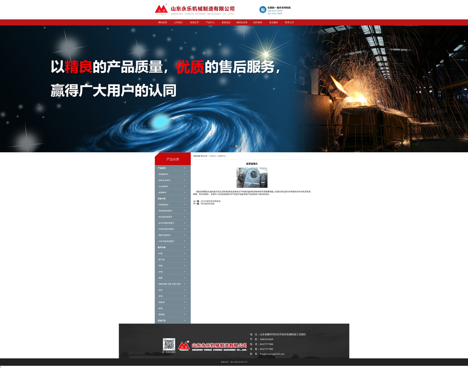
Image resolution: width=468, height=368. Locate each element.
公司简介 (178, 22)
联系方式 (289, 22)
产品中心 (210, 22)
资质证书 (194, 22)
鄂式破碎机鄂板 (208, 204)
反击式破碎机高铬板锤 (210, 201)
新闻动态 (226, 22)
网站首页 (162, 22)
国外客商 (257, 22)
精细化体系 (241, 22)
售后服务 (273, 22)
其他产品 (221, 156)
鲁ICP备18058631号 (239, 362)
